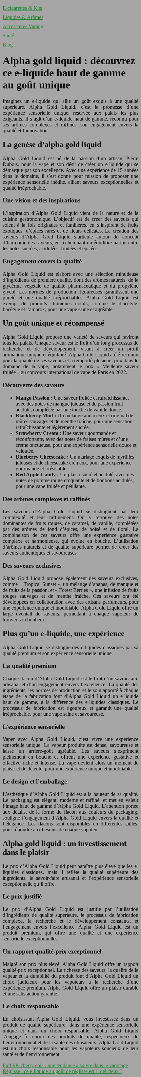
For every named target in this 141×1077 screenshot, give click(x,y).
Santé (8, 35)
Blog (8, 44)
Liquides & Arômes (23, 17)
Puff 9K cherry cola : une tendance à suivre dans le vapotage (65, 1065)
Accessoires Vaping (23, 26)
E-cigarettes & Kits (22, 8)
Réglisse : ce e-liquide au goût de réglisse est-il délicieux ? (62, 1071)
